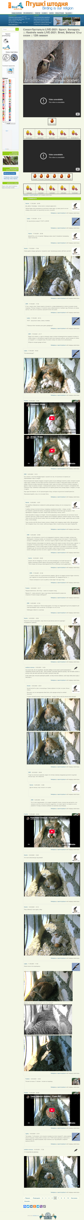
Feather (26, 401)
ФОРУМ (52, 13)
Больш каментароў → (14, 24)
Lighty (28, 218)
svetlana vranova (30, 667)
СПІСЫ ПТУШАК (59, 13)
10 (68, 1198)
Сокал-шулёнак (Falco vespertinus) (42, 17)
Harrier (27, 203)
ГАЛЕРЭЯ (37, 13)
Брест (7, 130)
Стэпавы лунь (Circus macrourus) (41, 21)
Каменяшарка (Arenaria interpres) (41, 19)
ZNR (27, 304)
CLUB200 (44, 13)
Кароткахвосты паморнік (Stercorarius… (43, 22)
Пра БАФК (68, 13)
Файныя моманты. (13, 21)
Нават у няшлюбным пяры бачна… (17, 19)
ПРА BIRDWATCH (28, 13)
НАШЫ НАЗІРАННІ (17, 13)
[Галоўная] (16, 6)
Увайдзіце (25, 195)
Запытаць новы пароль (11, 178)
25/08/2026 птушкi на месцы (15, 17)
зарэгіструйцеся (34, 195)
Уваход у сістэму (10, 173)
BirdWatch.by (36, 1215)
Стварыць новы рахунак (11, 177)
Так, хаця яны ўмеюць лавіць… (16, 22)
